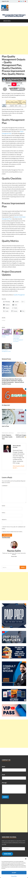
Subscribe (7, 854)
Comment (5, 485)
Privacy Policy (14, 876)
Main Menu (7, 20)
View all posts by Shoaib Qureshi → (18, 466)
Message (4, 782)
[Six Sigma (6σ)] (14, 396)
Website (4, 519)
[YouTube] (19, 1)
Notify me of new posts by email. (13, 531)
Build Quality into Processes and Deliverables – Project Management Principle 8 (18, 338)
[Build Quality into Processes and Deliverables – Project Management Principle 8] (18, 332)
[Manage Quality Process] (7, 332)
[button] (26, 858)
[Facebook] (23, 1)
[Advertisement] (14, 40)
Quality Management (19, 294)
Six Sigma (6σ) (6, 405)
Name (4, 505)
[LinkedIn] (21, 1)
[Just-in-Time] (14, 417)
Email (4, 512)
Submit (5, 797)
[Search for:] (14, 567)
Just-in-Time (5, 426)
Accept (14, 872)
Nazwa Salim (14, 556)
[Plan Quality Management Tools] (7, 346)
